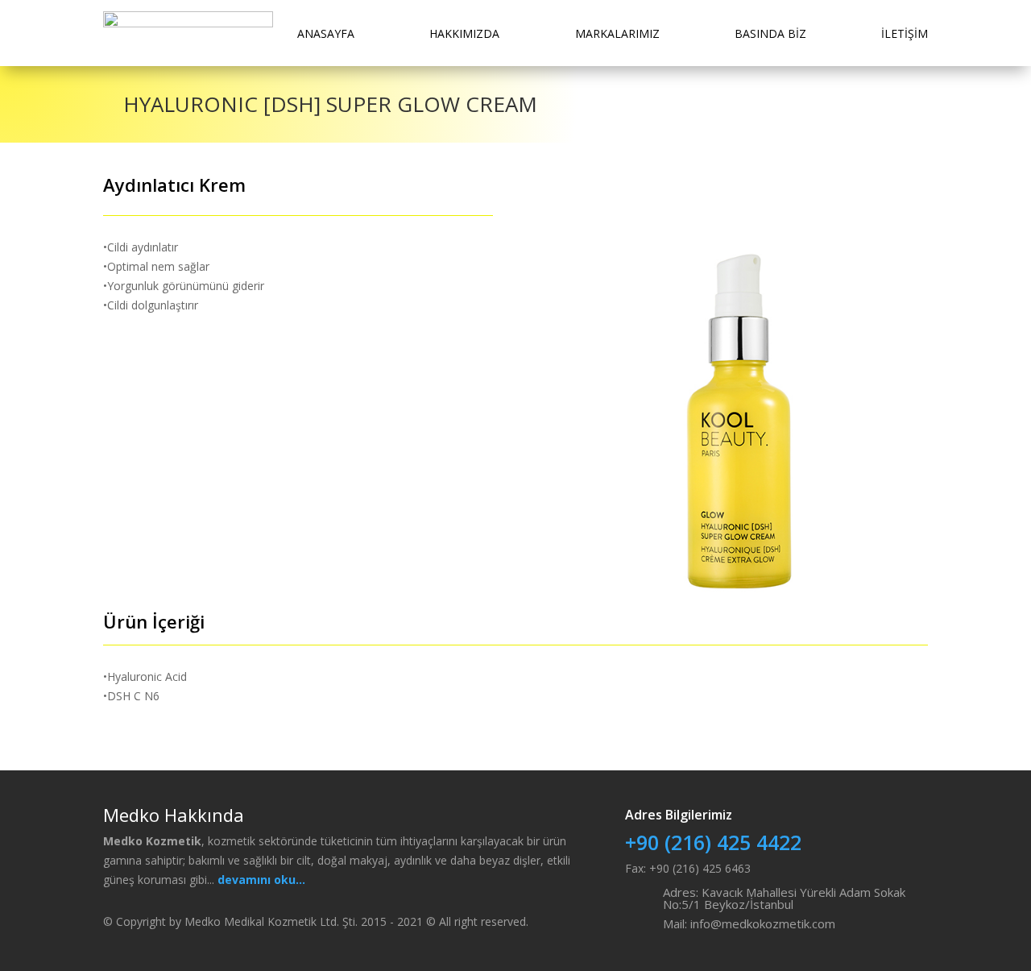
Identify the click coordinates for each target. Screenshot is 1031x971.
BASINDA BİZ (770, 33)
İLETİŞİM (904, 33)
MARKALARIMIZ (617, 33)
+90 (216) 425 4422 (713, 842)
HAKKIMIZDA (464, 33)
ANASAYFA (325, 33)
